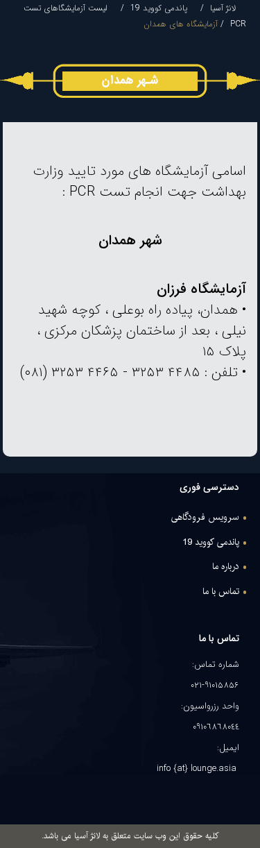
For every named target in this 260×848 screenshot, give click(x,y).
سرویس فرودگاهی (205, 518)
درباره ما (225, 567)
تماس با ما (220, 592)
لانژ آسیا (223, 8)
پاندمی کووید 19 (158, 8)
